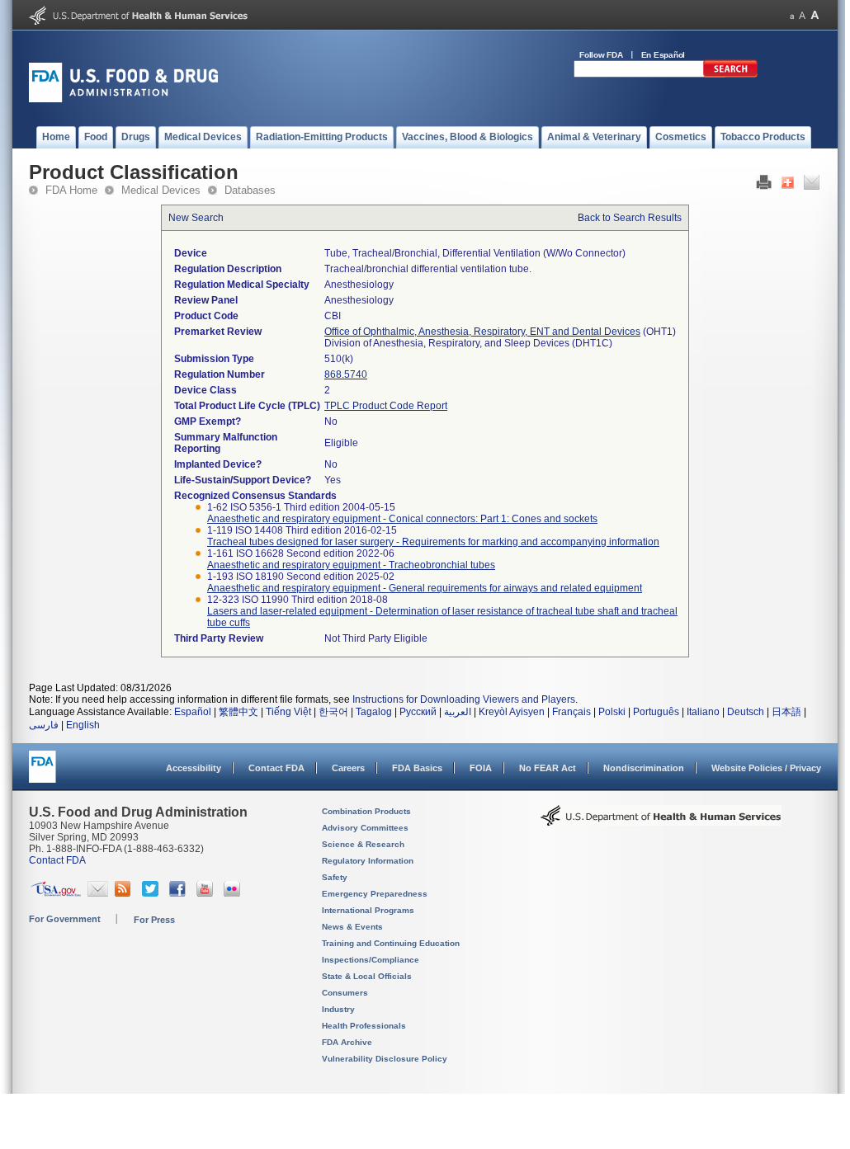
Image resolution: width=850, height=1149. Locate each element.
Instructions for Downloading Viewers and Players (463, 699)
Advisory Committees (365, 827)
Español (192, 712)
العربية (457, 712)
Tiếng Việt (288, 712)
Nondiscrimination (643, 768)
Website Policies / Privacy (766, 768)
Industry (338, 1009)
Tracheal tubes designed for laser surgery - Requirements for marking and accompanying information (433, 542)
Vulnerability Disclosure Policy (384, 1058)
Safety (334, 877)
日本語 (786, 712)
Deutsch (745, 712)
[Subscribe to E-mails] (97, 893)
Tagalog (374, 712)
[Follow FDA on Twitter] (152, 893)
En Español (663, 54)
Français (571, 712)
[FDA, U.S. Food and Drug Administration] (123, 99)
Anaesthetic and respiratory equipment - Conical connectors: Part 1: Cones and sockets (402, 519)
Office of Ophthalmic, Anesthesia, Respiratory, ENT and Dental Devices (482, 331)
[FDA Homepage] (42, 774)
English (83, 725)
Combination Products (366, 811)
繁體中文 (238, 712)
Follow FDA (601, 54)
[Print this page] (764, 186)
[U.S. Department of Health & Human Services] (661, 821)
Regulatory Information (367, 860)
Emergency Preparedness (374, 893)
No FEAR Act (547, 768)
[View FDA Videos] (206, 893)
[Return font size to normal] (802, 15)
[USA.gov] (56, 893)
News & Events (352, 926)
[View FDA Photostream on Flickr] (234, 893)
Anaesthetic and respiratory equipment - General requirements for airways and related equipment (424, 588)
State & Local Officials (367, 976)
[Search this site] (730, 74)
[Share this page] (788, 186)
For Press (154, 920)
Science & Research (363, 844)
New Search (196, 218)
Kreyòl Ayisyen (512, 712)
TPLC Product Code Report (385, 406)
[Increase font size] (814, 15)
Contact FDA (276, 768)
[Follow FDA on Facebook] (179, 893)
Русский (418, 712)
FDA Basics (417, 768)
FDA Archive (347, 1042)
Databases (250, 190)
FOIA (481, 768)
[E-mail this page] (811, 186)
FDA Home (71, 190)
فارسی (44, 725)
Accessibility (193, 768)
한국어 (333, 712)
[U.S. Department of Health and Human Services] (138, 21)
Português (656, 712)
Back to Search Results (630, 218)
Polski (612, 712)
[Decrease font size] (792, 15)
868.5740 (345, 374)
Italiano (703, 712)
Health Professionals (364, 1025)
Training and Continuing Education (391, 943)
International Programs (368, 910)
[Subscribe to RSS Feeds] (125, 893)
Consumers (345, 992)
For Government (65, 919)
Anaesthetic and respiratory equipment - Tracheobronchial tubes (351, 565)
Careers (348, 768)
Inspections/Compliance (370, 959)
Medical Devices (161, 190)
